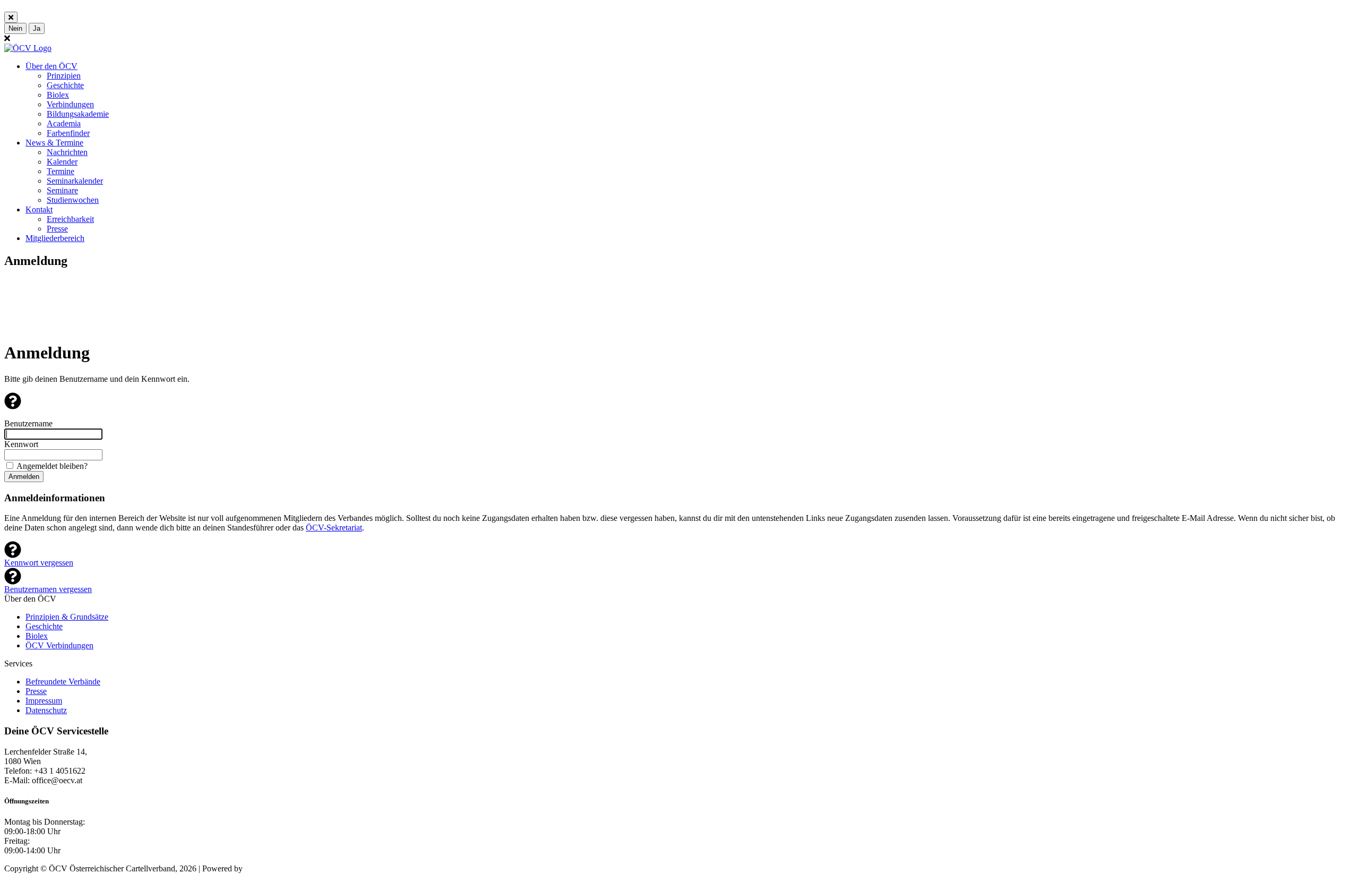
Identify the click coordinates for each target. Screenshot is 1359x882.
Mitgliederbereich (54, 238)
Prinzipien (64, 75)
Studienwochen (73, 199)
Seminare (62, 190)
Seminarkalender (75, 180)
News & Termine (54, 142)
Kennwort (21, 444)
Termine (60, 171)
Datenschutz (46, 710)
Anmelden (23, 477)
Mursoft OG (265, 868)
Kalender (62, 161)
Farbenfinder (68, 133)
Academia (64, 123)
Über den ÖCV (51, 66)
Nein (15, 28)
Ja (36, 28)
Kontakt (39, 209)
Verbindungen (70, 104)
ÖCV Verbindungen (59, 645)
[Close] (11, 17)
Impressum (43, 700)
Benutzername (28, 423)
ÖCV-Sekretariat (334, 527)
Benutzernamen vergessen (48, 589)
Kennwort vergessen (38, 562)
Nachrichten (67, 152)
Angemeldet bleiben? (52, 465)
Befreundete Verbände (62, 681)
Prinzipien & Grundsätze (66, 616)
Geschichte (65, 85)
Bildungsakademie (78, 113)
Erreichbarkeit (70, 219)
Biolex (58, 94)
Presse (57, 228)
